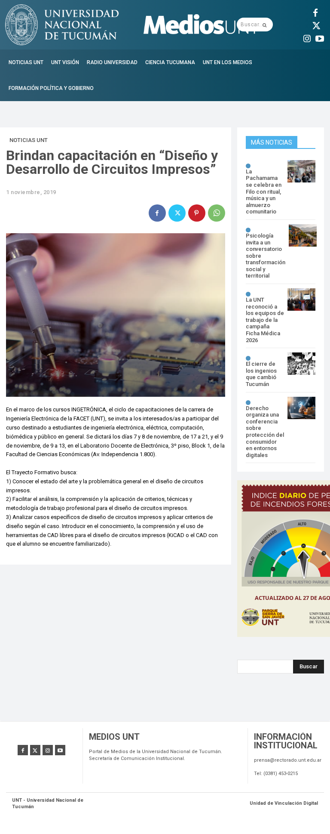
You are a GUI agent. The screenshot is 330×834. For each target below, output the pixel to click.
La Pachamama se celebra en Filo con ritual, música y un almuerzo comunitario (263, 191)
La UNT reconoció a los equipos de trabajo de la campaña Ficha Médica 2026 (265, 320)
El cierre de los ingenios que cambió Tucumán (261, 374)
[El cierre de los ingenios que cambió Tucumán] (301, 363)
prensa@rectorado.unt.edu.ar (287, 760)
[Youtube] (319, 37)
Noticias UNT (28, 140)
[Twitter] (315, 24)
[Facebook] (315, 11)
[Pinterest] (196, 213)
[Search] (264, 24)
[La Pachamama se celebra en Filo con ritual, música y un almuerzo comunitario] (301, 171)
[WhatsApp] (216, 213)
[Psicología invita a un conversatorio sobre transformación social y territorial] (303, 235)
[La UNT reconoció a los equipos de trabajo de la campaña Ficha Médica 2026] (301, 299)
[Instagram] (306, 37)
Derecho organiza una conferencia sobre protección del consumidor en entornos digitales (265, 431)
